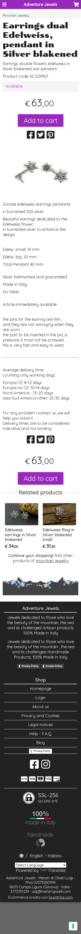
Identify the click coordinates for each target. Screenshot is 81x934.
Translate (56, 870)
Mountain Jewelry (16, 16)
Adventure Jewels (40, 4)
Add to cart (41, 120)
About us (40, 706)
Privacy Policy (30, 666)
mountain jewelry (52, 560)
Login (40, 697)
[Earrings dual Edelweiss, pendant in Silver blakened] (40, 172)
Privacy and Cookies (40, 715)
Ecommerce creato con (40, 897)
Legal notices (40, 724)
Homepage (40, 688)
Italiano (55, 855)
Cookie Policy (54, 666)
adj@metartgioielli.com (51, 891)
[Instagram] (45, 766)
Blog (40, 742)
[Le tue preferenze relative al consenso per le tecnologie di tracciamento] (73, 926)
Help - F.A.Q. (40, 733)
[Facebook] (34, 766)
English (36, 855)
